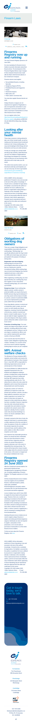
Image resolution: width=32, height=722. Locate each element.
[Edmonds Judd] (12, 6)
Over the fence (8, 228)
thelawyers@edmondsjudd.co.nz (15, 603)
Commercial (9, 46)
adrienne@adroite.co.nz (11, 209)
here (13, 533)
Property (18, 46)
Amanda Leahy (17, 44)
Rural (22, 46)
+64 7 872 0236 (12, 599)
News (14, 46)
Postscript (7, 39)
